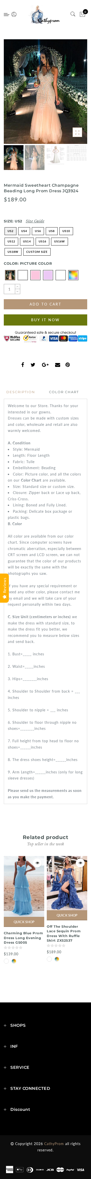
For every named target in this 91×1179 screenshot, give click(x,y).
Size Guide (35, 221)
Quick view (37, 863)
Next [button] (72, 94)
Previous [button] (13, 94)
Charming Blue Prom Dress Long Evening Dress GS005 (23, 937)
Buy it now (45, 320)
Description (20, 392)
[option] (45, 91)
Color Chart (64, 392)
